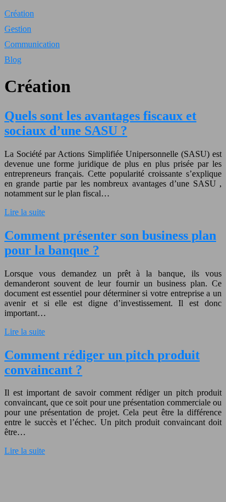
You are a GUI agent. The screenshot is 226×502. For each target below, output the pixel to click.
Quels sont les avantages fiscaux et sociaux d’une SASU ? (100, 123)
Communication (32, 44)
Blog (12, 59)
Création (19, 13)
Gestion (17, 28)
